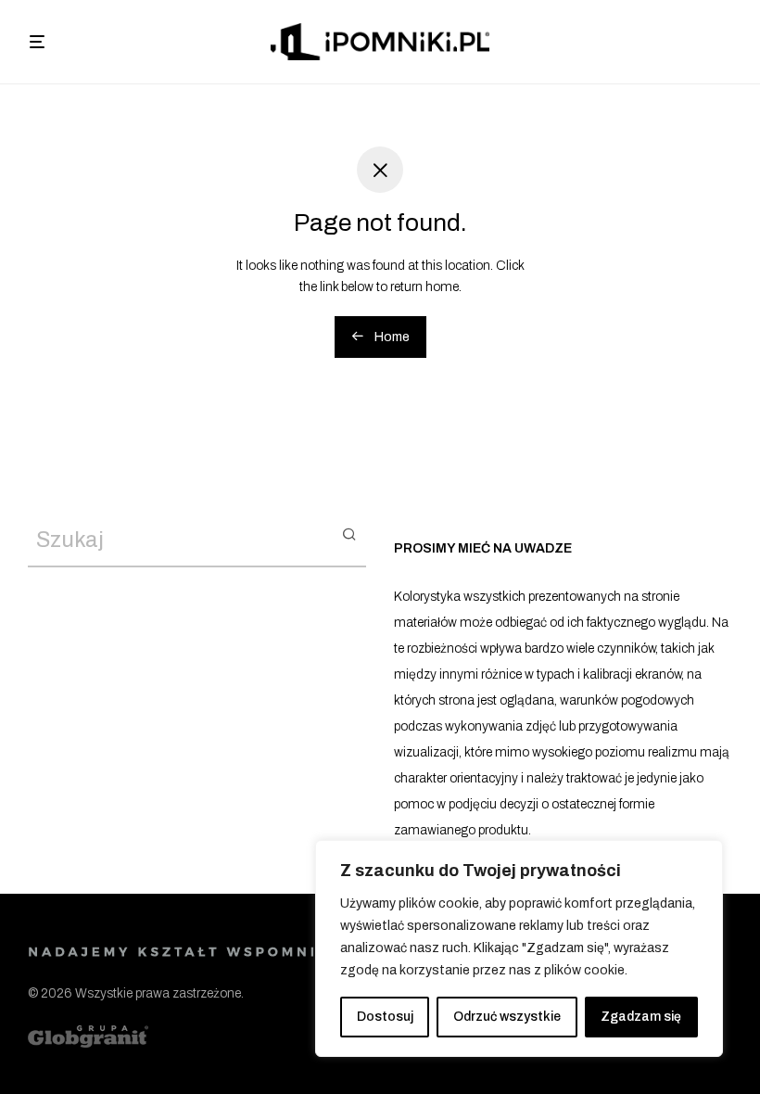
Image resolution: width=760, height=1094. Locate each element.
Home (391, 337)
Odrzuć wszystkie (507, 1017)
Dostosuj (385, 1017)
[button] (349, 533)
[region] (519, 948)
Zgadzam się (641, 1017)
